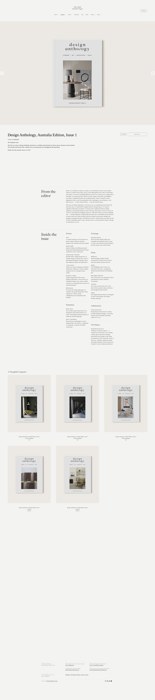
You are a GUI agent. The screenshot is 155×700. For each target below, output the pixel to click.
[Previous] (2, 73)
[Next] (153, 73)
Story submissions (69, 665)
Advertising (73, 675)
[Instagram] (107, 681)
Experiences (76, 14)
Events (87, 14)
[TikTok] (109, 681)
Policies (78, 675)
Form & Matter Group (52, 681)
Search (82, 675)
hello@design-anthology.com (72, 670)
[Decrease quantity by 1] (121, 134)
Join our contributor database (96, 665)
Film (82, 14)
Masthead (67, 675)
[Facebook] (105, 681)
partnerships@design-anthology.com (98, 670)
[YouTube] (111, 681)
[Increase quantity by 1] (125, 134)
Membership (144, 10)
